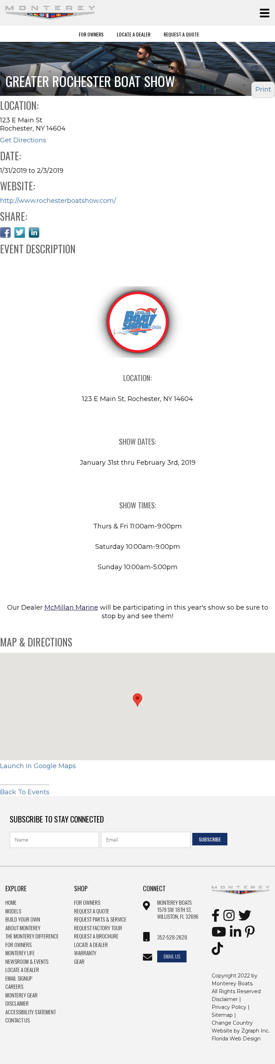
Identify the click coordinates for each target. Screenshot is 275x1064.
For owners (87, 902)
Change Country (232, 1023)
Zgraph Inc (255, 1031)
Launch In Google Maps (38, 766)
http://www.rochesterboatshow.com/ (58, 201)
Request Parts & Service (100, 919)
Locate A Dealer (133, 34)
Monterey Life (20, 953)
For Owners (91, 34)
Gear (79, 961)
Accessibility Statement (30, 1012)
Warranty (85, 953)
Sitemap (222, 1015)
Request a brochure (96, 936)
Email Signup (18, 978)
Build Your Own (22, 919)
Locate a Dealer (22, 969)
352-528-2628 (172, 937)
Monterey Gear (21, 995)
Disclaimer (17, 1003)
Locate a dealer (91, 944)
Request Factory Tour (98, 928)
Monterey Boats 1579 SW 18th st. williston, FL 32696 (177, 909)
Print (263, 89)
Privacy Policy (229, 1007)
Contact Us (17, 1020)
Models (13, 911)
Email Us (172, 956)
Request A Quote (181, 34)
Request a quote (91, 911)
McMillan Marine (71, 607)
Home (10, 902)
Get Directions (23, 140)
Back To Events (24, 792)
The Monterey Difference (32, 936)
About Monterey (22, 928)
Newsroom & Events (26, 961)
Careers (14, 986)
